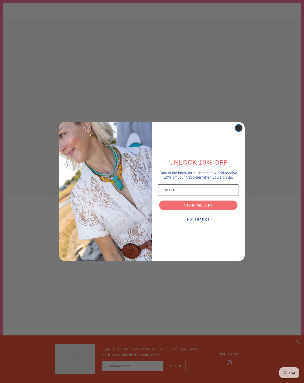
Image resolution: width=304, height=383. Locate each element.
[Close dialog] (238, 128)
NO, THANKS (198, 219)
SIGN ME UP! (198, 205)
